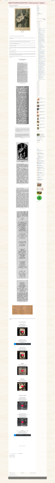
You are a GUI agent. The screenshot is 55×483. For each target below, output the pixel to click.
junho (38, 24)
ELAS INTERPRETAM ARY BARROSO (41, 64)
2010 (38, 94)
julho (38, 23)
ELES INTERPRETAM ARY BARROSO (41, 65)
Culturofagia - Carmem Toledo (40, 160)
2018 (38, 87)
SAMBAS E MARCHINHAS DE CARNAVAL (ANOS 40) (41, 45)
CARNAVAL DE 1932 (40, 48)
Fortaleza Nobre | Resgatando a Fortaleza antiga (40, 167)
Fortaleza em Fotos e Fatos (40, 158)
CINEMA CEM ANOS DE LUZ (41, 153)
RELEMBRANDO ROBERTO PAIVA (41, 70)
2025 (38, 81)
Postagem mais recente (12, 472)
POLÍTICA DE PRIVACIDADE (40, 150)
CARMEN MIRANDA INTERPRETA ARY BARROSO (41, 69)
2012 (38, 92)
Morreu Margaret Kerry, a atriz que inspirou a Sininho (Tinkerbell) (41, 163)
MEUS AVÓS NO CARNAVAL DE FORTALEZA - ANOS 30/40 (41, 53)
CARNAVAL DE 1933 (40, 44)
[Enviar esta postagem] (18, 453)
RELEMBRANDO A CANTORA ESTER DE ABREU (41, 32)
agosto (38, 22)
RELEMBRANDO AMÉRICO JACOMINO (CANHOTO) (42, 60)
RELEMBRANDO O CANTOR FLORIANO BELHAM (41, 76)
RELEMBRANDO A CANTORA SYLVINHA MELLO (41, 33)
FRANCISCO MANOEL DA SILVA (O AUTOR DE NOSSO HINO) (41, 37)
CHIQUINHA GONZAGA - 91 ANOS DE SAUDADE (41, 28)
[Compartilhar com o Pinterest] (21, 453)
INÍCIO (37, 6)
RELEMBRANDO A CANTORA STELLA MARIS (42, 102)
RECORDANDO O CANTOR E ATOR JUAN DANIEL (41, 36)
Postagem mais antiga (32, 472)
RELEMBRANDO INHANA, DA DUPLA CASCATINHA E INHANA (42, 105)
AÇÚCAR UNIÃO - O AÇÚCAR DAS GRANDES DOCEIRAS (41, 179)
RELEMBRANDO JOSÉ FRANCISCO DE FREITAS (42, 58)
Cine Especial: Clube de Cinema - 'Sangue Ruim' (41, 154)
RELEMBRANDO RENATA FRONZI (42, 108)
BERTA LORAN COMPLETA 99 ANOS (42, 99)
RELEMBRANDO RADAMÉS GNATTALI (40, 78)
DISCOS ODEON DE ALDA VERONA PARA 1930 (41, 75)
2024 (38, 82)
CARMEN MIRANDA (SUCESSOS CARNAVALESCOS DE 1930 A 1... (41, 55)
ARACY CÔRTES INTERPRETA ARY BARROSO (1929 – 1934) (41, 67)
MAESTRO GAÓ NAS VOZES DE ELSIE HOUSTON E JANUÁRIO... (41, 62)
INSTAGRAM (38, 8)
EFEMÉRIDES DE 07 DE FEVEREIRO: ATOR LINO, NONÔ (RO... (41, 72)
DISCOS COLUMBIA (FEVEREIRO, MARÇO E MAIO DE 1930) (41, 35)
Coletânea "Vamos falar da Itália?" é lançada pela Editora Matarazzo (41, 173)
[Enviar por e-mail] (19, 453)
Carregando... (38, 17)
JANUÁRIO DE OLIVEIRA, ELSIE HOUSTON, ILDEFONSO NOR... (41, 51)
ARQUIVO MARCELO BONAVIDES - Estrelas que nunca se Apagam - (26, 3)
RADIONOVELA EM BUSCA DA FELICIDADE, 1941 (42, 111)
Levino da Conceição (13, 454)
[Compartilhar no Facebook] (21, 453)
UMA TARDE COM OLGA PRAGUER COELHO (41, 31)
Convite (38, 175)
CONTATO (38, 149)
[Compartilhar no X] (20, 453)
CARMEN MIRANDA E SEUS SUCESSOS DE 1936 (41, 66)
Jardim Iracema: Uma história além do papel (41, 168)
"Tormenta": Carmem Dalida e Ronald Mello (41, 161)
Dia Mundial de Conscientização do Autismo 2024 (41, 170)
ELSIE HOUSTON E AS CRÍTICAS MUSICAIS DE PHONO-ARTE (41, 39)
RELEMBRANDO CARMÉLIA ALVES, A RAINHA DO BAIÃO (42, 57)
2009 (38, 95)
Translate (41, 14)
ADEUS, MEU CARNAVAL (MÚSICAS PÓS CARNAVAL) (41, 43)
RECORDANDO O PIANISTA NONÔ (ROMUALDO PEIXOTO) (41, 71)
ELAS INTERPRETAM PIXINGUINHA (41, 46)
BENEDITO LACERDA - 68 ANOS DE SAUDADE (41, 49)
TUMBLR (38, 10)
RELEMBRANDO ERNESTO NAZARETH (42, 124)
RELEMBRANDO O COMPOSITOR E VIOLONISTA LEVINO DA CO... (41, 40)
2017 (38, 88)
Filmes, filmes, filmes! (39, 165)
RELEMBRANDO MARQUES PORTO (42, 127)
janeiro (38, 80)
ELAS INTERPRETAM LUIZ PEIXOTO (41, 79)
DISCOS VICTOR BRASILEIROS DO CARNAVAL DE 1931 (41, 47)
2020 (38, 85)
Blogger (28, 478)
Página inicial (22, 472)
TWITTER (38, 9)
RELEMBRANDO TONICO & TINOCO (42, 114)
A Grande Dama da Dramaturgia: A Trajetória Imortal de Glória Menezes (41, 156)
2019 (38, 86)
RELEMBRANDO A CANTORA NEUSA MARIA (41, 54)
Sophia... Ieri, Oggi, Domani (40, 172)
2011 (38, 93)
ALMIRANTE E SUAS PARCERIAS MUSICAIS (41, 41)
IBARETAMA (39, 177)
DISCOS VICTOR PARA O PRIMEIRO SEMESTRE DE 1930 (41, 74)
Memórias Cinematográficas (40, 162)
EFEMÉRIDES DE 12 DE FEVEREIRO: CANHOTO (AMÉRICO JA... (41, 63)
